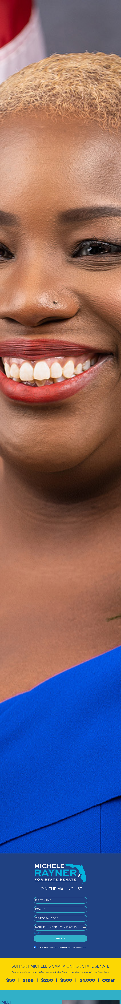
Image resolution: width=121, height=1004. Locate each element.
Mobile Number (42, 925)
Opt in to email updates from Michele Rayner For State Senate (61, 948)
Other (108, 980)
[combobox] (84, 927)
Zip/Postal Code (43, 916)
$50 (10, 980)
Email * (38, 907)
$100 (27, 980)
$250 (47, 980)
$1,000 (87, 980)
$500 (66, 980)
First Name (40, 898)
